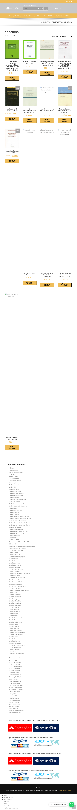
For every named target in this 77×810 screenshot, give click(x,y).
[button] (71, 804)
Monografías (13, 694)
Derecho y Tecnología (15, 647)
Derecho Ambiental (14, 554)
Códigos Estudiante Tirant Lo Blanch (19, 523)
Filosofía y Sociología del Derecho (18, 677)
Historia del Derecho (15, 681)
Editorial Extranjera (14, 664)
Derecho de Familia (14, 575)
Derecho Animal (13, 559)
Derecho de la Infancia (15, 580)
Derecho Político (13, 624)
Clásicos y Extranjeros (15, 483)
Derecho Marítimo (14, 609)
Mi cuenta (50, 16)
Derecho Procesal (14, 628)
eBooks (11, 656)
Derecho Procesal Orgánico (17, 632)
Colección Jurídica (14, 535)
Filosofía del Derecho (15, 675)
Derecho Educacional (15, 597)
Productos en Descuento (62, 16)
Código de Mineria (14, 497)
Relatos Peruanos (14, 702)
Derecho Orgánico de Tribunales (18, 618)
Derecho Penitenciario (15, 622)
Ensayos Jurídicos (14, 670)
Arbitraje (11, 468)
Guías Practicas (13, 679)
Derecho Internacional (15, 605)
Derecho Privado (14, 626)
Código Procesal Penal (15, 510)
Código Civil (12, 487)
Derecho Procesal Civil (15, 630)
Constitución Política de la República (19, 542)
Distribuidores (27, 16)
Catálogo (36, 16)
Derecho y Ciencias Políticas (17, 645)
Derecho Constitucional (16, 569)
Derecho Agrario (13, 552)
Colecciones (12, 537)
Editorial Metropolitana (15, 666)
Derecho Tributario (14, 641)
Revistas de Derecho (15, 704)
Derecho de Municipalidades (17, 582)
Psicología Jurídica (14, 700)
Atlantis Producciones (65, 790)
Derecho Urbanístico (15, 643)
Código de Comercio (15, 491)
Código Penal (13, 508)
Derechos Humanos (14, 649)
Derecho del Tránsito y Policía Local (19, 590)
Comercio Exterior (14, 540)
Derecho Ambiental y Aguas (17, 556)
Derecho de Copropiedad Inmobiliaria (19, 573)
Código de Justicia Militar (16, 493)
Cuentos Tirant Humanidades (17, 548)
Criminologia (12, 544)
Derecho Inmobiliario (15, 603)
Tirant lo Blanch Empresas (16, 710)
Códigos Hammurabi (15, 527)
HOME (9, 16)
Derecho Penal (13, 620)
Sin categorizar (13, 708)
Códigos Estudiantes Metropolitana (19, 525)
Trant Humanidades (15, 713)
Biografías (12, 474)
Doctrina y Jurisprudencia (16, 653)
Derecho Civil (12, 561)
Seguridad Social (14, 706)
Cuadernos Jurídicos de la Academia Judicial (22, 546)
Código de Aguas (14, 489)
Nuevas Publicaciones (15, 696)
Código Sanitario (14, 512)
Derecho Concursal (14, 567)
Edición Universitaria (15, 662)
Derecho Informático (15, 601)
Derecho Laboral (14, 607)
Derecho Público (13, 637)
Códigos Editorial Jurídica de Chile (19, 516)
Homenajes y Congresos (16, 685)
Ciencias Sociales (14, 478)
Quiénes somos (17, 16)
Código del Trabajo (14, 502)
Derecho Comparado (15, 565)
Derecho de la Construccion (17, 577)
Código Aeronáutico (15, 485)
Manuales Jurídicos (14, 691)
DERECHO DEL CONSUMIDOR (17, 586)
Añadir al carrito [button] (12, 78)
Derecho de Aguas (14, 571)
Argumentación (13, 470)
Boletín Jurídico (13, 476)
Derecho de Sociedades (15, 584)
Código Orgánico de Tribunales (18, 506)
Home (44, 22)
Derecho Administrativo (16, 550)
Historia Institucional (15, 683)
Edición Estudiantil (14, 658)
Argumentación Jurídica (16, 472)
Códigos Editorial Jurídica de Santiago (20, 518)
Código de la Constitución (16, 495)
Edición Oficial (13, 660)
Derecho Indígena (14, 599)
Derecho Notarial (14, 615)
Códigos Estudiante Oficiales (17, 521)
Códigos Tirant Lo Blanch (16, 533)
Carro (43, 16)
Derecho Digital (13, 592)
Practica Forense (14, 698)
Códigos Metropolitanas (16, 529)
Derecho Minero (13, 613)
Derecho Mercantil (14, 611)
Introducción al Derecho (16, 689)
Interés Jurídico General (16, 687)
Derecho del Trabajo (14, 588)
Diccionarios (12, 651)
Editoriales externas (14, 668)
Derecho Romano (14, 639)
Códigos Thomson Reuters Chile (18, 531)
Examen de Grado (14, 672)
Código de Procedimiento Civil (17, 499)
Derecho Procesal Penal (16, 634)
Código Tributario (14, 514)
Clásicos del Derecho (15, 480)
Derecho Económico (15, 594)
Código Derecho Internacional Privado (20, 504)
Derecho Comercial (14, 563)
